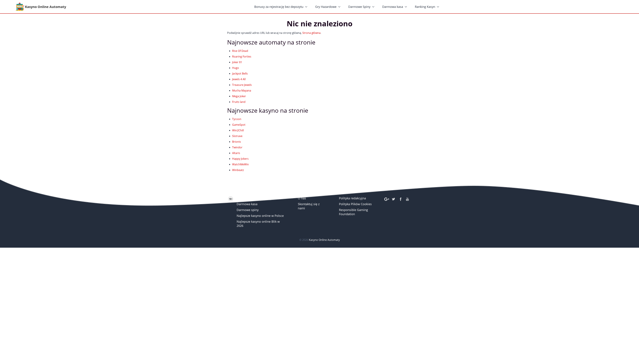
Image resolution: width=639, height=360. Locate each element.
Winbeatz (238, 170)
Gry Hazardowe (325, 7)
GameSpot (238, 124)
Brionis (236, 142)
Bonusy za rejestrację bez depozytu (278, 7)
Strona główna (311, 33)
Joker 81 (237, 62)
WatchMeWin (240, 164)
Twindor (237, 147)
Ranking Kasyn (425, 7)
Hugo (235, 68)
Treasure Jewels (242, 85)
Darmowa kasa (392, 7)
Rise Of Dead (240, 51)
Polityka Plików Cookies (355, 204)
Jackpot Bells (240, 73)
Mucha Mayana (241, 90)
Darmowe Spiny (359, 7)
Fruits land (238, 102)
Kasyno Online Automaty (254, 198)
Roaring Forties (241, 56)
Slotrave (237, 136)
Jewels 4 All (239, 79)
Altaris (236, 153)
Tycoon (236, 119)
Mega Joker (239, 96)
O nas (302, 198)
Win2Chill (238, 130)
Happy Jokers (240, 158)
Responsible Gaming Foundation (353, 212)
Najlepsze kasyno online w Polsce (260, 216)
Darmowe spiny (248, 210)
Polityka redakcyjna (352, 198)
